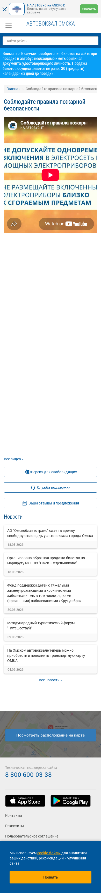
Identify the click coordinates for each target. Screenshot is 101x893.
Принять (50, 877)
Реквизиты (14, 825)
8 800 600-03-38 (28, 774)
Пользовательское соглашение (31, 836)
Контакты (13, 815)
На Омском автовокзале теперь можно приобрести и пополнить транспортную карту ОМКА (46, 655)
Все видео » (14, 458)
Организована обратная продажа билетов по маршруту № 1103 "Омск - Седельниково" (46, 560)
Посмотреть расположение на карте (50, 735)
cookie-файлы (49, 852)
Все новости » (50, 679)
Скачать (89, 8)
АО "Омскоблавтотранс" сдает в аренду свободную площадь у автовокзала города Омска (50, 533)
